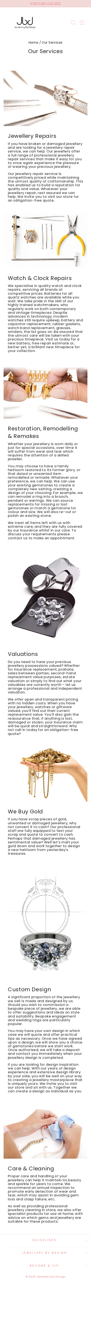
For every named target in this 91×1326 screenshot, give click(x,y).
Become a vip (44, 1266)
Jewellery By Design (44, 1253)
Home (34, 42)
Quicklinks (44, 1240)
